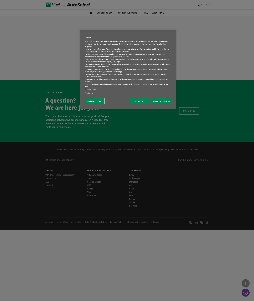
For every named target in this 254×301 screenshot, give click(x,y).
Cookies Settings (94, 101)
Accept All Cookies (161, 101)
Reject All (139, 101)
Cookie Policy (91, 89)
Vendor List (89, 93)
